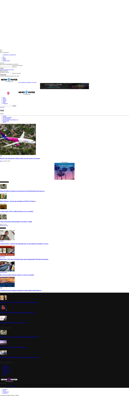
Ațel (1, 155)
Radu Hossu (2, 256)
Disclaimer (5, 389)
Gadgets (4, 99)
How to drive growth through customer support (13, 347)
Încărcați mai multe (4, 225)
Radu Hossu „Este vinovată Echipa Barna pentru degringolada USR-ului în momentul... (24, 259)
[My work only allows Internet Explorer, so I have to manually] (7, 271)
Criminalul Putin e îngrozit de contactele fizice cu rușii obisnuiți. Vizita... (20, 357)
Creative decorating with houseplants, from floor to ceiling (16, 221)
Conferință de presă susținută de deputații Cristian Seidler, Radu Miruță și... (21, 290)
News (4, 97)
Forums (4, 58)
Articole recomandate (7, 117)
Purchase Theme (6, 60)
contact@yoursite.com (11, 386)
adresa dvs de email (16, 73)
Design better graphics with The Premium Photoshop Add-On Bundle (19, 337)
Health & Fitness (3, 272)
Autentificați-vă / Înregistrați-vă (9, 54)
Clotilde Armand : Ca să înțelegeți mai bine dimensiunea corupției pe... (19, 302)
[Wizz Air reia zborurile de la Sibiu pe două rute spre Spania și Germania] (18, 154)
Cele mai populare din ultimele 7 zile (10, 119)
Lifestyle (4, 101)
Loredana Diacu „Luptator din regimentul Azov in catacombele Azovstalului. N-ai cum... (24, 243)
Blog (4, 57)
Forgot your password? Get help (7, 69)
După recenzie (6, 120)
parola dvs (14, 66)
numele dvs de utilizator (17, 65)
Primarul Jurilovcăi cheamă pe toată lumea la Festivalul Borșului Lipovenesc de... (22, 191)
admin (1, 161)
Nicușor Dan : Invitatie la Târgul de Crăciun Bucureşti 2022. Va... (18, 312)
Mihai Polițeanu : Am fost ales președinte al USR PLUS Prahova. (18, 201)
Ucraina (1, 241)
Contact (4, 59)
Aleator (4, 122)
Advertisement (6, 391)
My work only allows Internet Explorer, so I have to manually (17, 275)
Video (4, 102)
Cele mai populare (6, 118)
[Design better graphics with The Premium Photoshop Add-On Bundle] (3, 334)
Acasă (1, 107)
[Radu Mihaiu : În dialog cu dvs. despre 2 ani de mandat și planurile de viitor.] (3, 320)
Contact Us (5, 393)
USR (1, 287)
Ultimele (4, 116)
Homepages (5, 103)
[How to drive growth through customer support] (3, 344)
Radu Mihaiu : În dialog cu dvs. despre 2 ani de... (13, 322)
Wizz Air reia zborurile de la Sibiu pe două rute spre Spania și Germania (20, 158)
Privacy (4, 390)
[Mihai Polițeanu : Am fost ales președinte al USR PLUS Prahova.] (3, 198)
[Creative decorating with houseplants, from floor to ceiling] (3, 219)
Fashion (4, 98)
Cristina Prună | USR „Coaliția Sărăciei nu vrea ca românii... (17, 211)
